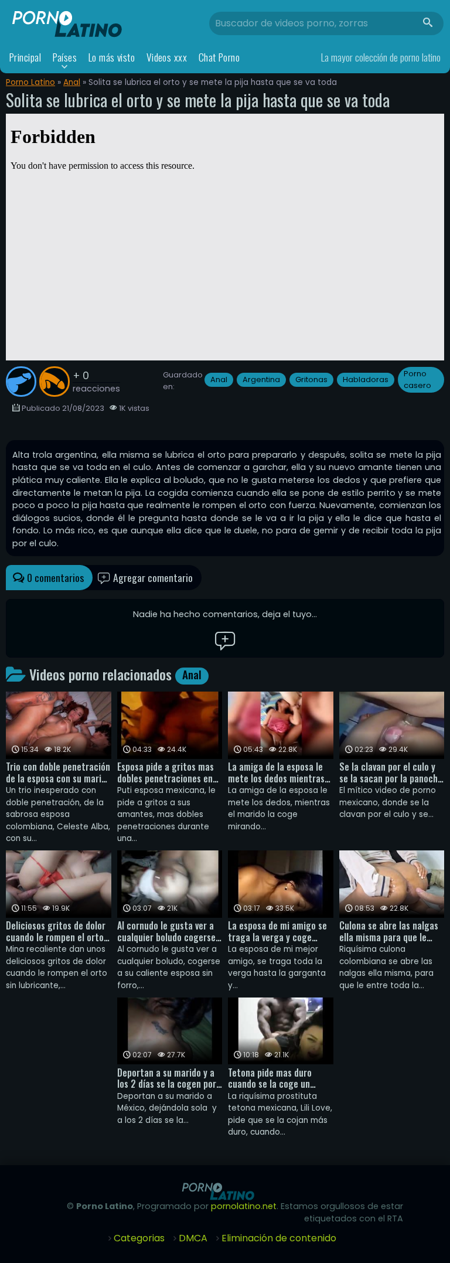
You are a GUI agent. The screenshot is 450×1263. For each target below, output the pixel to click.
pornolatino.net (244, 1206)
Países (65, 57)
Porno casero (417, 379)
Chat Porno (219, 57)
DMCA (193, 1238)
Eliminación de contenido (278, 1238)
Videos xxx (167, 57)
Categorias (139, 1238)
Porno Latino (30, 82)
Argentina (261, 379)
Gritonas (311, 379)
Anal (71, 82)
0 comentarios (54, 577)
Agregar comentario (152, 577)
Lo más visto (111, 57)
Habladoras (365, 379)
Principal (25, 57)
